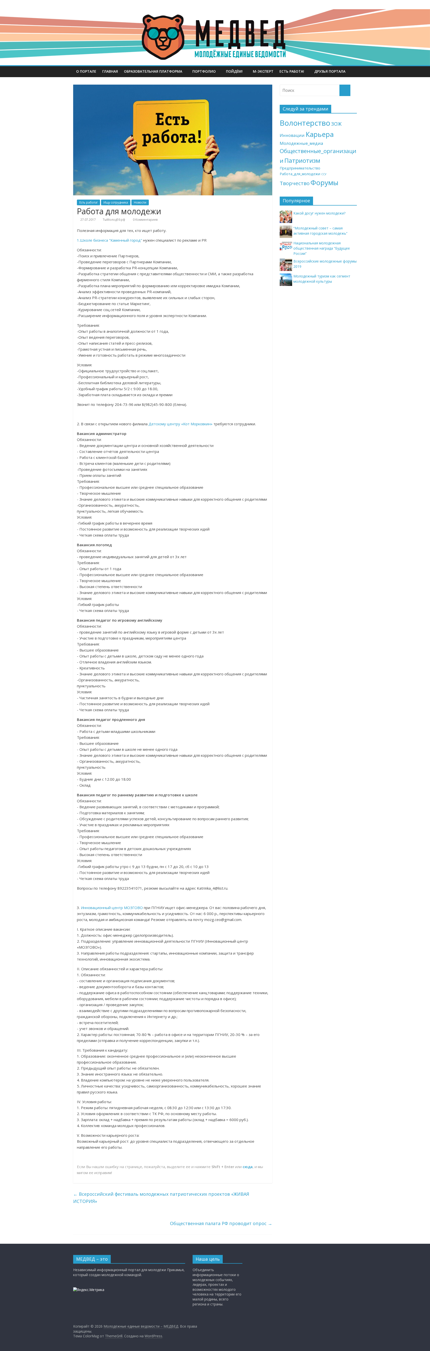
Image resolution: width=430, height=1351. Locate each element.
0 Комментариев (145, 219)
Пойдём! (234, 71)
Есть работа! (291, 71)
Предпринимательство (300, 168)
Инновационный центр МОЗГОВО (112, 907)
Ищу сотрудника (116, 202)
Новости (140, 202)
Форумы (324, 182)
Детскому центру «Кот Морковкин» (181, 423)
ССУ (323, 174)
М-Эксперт (263, 71)
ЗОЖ (336, 124)
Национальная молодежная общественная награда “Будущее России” (321, 248)
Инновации (292, 135)
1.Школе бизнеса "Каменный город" (109, 240)
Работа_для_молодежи (300, 173)
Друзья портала (329, 71)
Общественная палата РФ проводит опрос (221, 1223)
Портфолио (204, 71)
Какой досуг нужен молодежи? (319, 213)
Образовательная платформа (153, 71)
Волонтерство (305, 123)
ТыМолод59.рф (114, 219)
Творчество (295, 183)
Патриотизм (302, 160)
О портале (86, 71)
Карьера (320, 134)
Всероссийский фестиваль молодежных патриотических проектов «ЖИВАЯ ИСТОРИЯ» (161, 1197)
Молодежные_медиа (301, 143)
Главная (110, 71)
